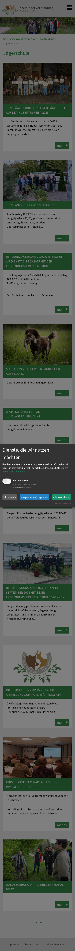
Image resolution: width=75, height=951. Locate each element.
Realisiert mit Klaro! (63, 503)
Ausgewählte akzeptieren (34, 497)
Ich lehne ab (9, 497)
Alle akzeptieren (61, 497)
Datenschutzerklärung (13, 471)
